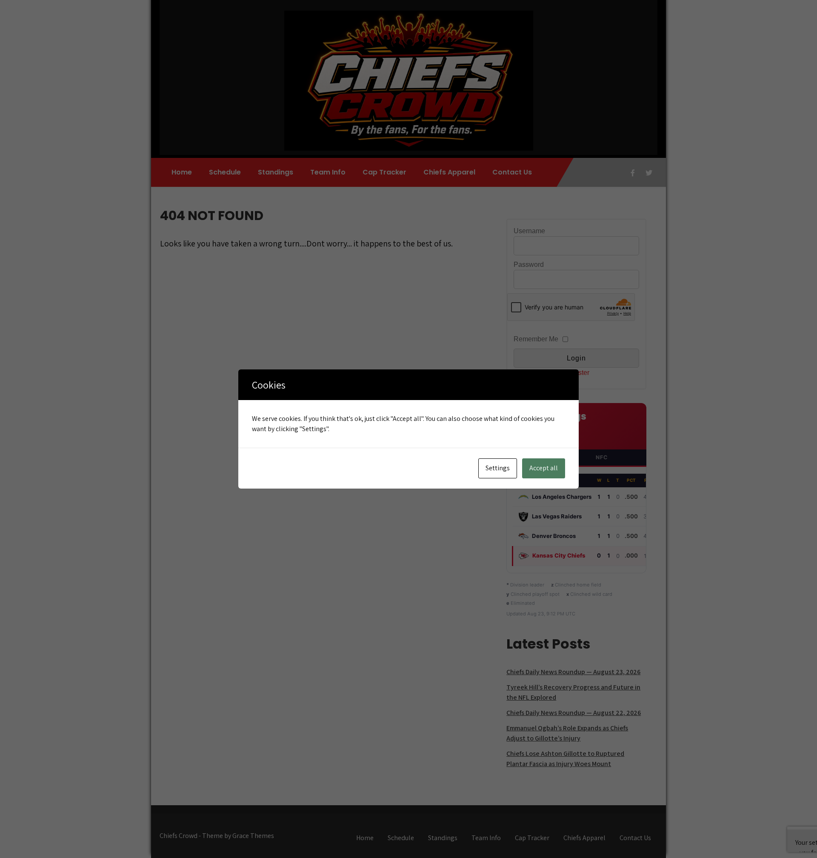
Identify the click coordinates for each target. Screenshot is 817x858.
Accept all (543, 467)
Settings (498, 467)
